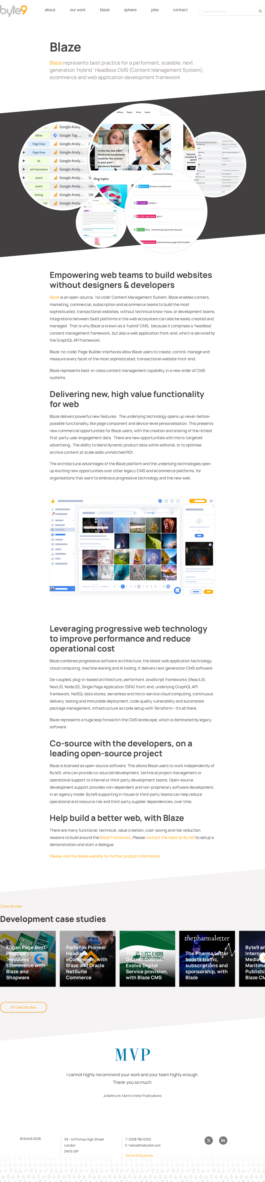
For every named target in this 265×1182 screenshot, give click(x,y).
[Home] (17, 11)
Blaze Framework (115, 837)
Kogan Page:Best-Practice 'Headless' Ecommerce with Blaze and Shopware (27, 962)
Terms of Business (139, 1155)
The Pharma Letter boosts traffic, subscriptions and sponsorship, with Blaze (207, 965)
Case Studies (11, 906)
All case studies (23, 1007)
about (50, 9)
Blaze (56, 62)
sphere (130, 9)
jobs (155, 9)
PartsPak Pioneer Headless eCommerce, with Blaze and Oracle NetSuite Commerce (86, 962)
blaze (105, 9)
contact (180, 9)
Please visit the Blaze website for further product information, (105, 856)
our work (78, 9)
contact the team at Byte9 (170, 837)
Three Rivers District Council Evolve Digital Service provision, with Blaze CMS (147, 965)
